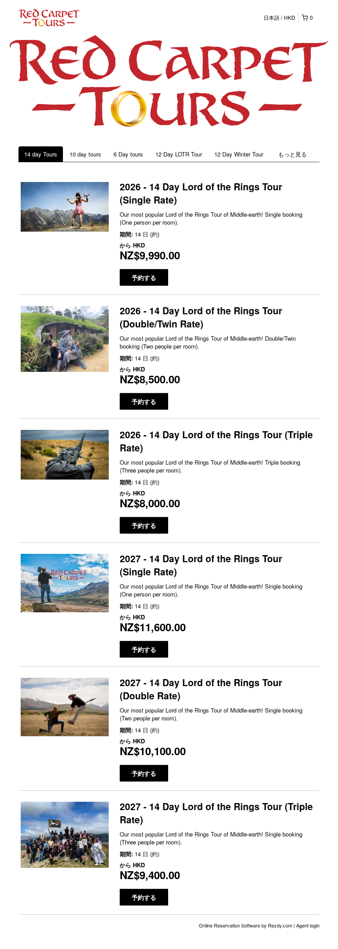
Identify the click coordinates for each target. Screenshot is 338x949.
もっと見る (293, 154)
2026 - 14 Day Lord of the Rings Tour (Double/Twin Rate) (201, 317)
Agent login (308, 925)
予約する (144, 277)
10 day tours (85, 154)
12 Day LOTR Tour (178, 154)
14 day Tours (40, 154)
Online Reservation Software (229, 925)
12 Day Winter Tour (238, 154)
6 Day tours (128, 154)
